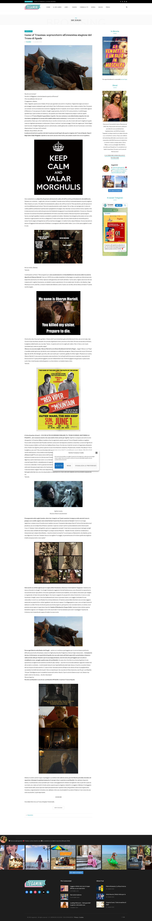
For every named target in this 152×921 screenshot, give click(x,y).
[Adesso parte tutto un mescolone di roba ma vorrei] (88, 857)
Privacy (76, 917)
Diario (74, 7)
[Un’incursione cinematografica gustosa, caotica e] (108, 182)
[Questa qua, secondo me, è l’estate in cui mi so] (114, 857)
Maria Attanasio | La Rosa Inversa (45, 1)
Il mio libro (57, 7)
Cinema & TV (84, 7)
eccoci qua (124, 79)
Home (48, 7)
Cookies (81, 917)
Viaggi (100, 7)
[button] (96, 453)
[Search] (126, 7)
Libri (66, 7)
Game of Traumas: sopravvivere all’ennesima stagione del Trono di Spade (58, 37)
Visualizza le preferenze (85, 465)
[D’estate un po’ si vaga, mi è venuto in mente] (139, 857)
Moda (93, 7)
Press (108, 7)
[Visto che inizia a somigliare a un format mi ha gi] (63, 857)
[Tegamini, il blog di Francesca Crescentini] (33, 7)
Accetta (59, 465)
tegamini (28, 42)
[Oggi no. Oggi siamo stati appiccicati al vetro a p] (121, 182)
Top (123, 917)
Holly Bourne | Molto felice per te (116, 894)
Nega (69, 465)
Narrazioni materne (75, 895)
